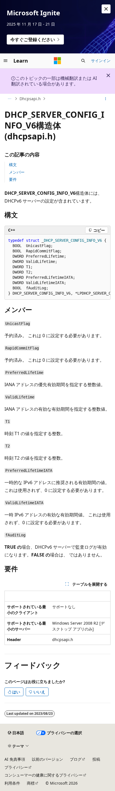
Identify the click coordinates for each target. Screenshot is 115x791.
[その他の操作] (106, 98)
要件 (13, 179)
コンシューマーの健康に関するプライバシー (43, 775)
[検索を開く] (83, 61)
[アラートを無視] (106, 8)
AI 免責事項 (14, 759)
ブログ (76, 759)
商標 (31, 783)
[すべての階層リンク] (9, 98)
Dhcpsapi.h (30, 98)
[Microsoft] (57, 60)
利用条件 (12, 783)
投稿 (96, 759)
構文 (13, 164)
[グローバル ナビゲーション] (5, 61)
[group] (57, 267)
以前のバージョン (47, 759)
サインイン (101, 60)
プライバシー (16, 767)
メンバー (17, 172)
